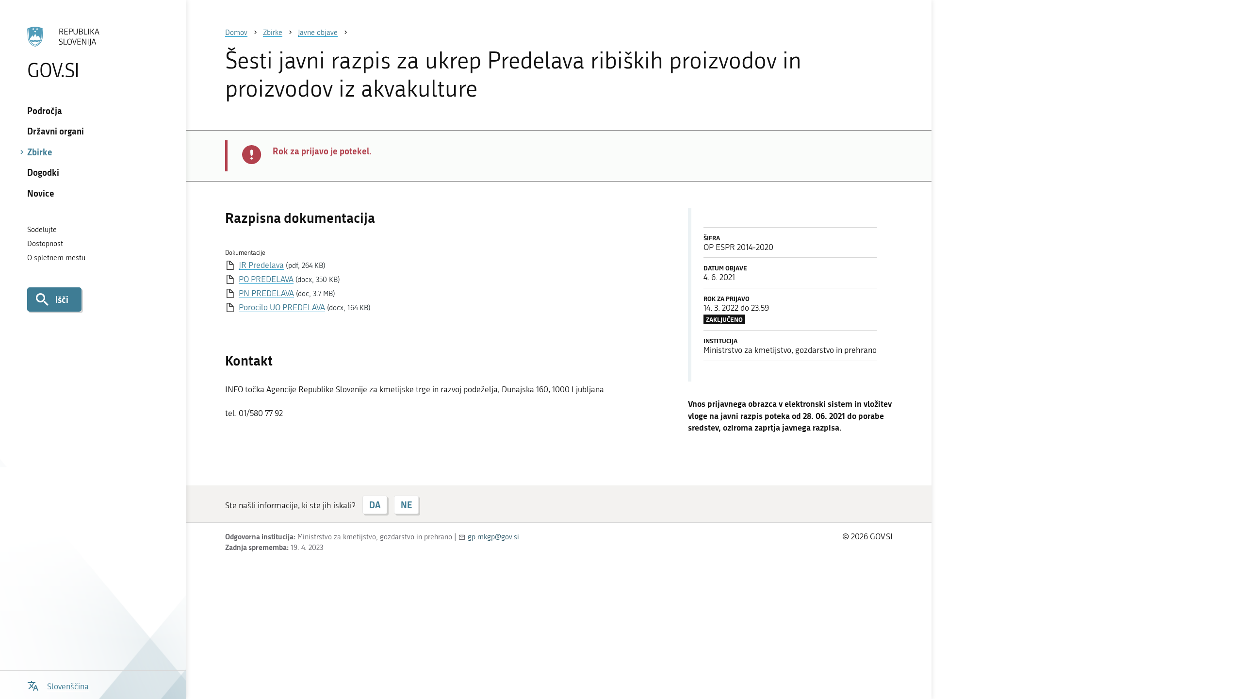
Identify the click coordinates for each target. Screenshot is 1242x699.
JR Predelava (261, 265)
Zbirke (39, 152)
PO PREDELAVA (266, 279)
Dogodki (43, 172)
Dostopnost (45, 243)
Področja (44, 110)
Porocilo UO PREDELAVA (282, 307)
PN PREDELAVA (266, 293)
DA (374, 505)
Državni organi (55, 131)
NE (406, 505)
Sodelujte (42, 229)
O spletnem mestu (56, 257)
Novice (40, 193)
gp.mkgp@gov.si (493, 537)
